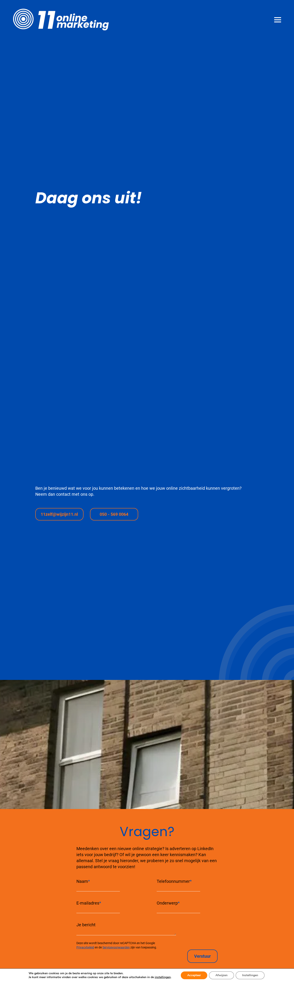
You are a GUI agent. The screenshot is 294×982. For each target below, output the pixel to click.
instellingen (163, 977)
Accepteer (194, 975)
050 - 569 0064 (114, 514)
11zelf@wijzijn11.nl (59, 514)
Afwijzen (221, 975)
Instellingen (250, 975)
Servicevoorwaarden (116, 947)
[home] (54, 19)
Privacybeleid (85, 947)
